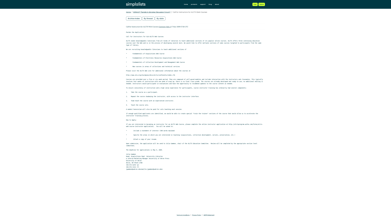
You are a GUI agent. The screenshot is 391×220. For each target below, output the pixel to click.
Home (128, 12)
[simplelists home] (135, 4)
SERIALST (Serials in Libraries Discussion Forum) (151, 12)
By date (160, 18)
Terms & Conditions (183, 215)
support (203, 4)
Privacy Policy (196, 215)
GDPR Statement (209, 215)
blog (210, 4)
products (194, 4)
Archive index (134, 18)
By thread (148, 18)
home (186, 4)
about (217, 4)
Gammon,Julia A (165, 27)
